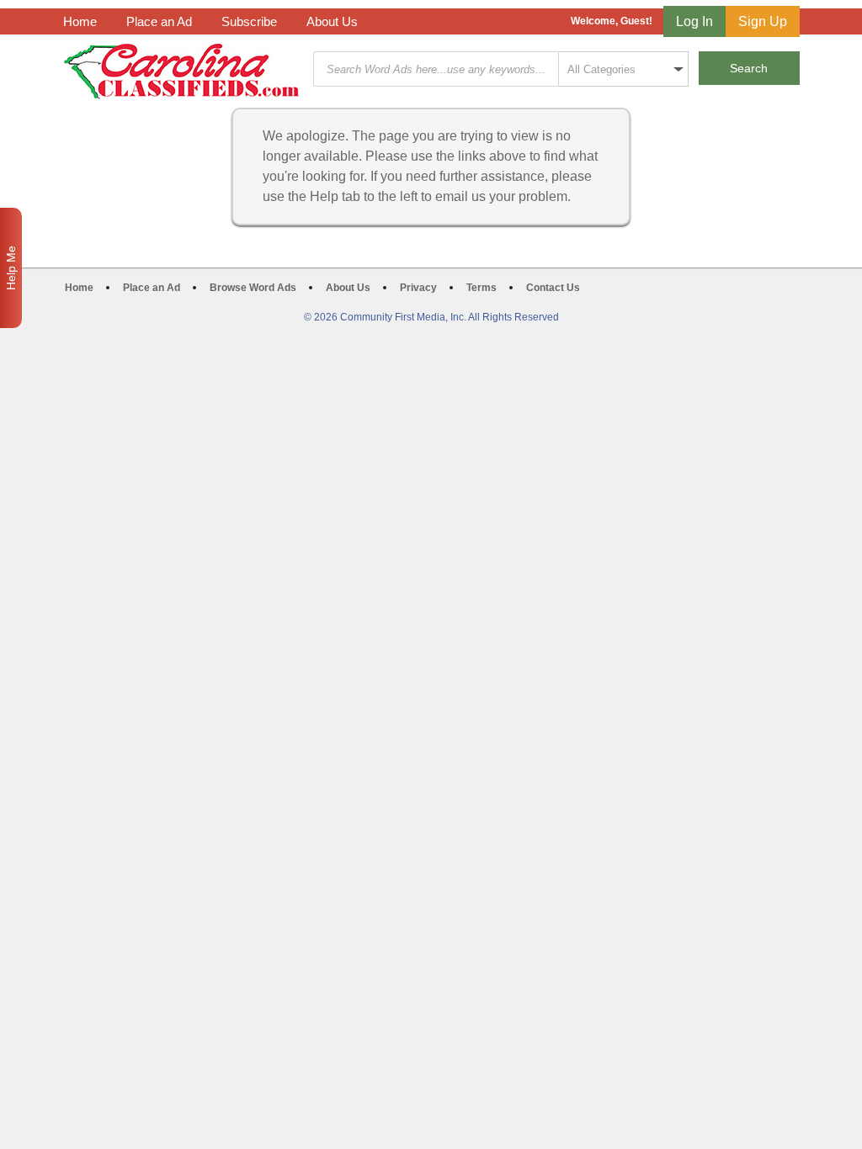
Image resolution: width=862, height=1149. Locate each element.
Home (80, 21)
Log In (694, 21)
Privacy (418, 288)
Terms (481, 288)
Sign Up (762, 21)
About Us (332, 21)
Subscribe (249, 21)
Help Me (11, 268)
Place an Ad (159, 21)
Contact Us (553, 288)
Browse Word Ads (253, 288)
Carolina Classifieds (181, 71)
